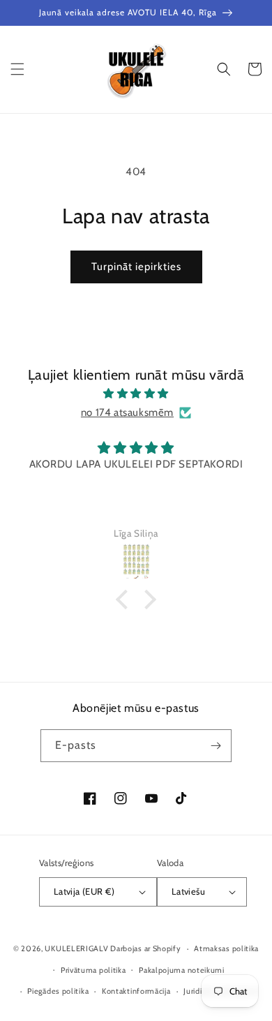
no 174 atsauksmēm (127, 412)
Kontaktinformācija (136, 991)
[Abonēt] (215, 745)
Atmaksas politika (226, 948)
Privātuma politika (93, 970)
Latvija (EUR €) (84, 891)
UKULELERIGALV (76, 948)
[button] (17, 69)
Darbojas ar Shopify (145, 948)
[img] (136, 393)
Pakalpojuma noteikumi (182, 970)
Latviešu (188, 891)
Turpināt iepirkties (136, 266)
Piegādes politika (58, 991)
